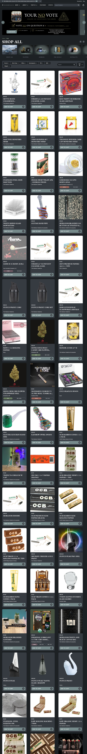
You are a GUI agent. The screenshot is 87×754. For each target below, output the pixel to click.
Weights (6, 66)
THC (41, 63)
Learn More (11, 31)
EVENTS (50, 5)
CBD (47, 63)
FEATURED (43, 5)
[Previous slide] (3, 22)
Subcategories (32, 63)
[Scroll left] (80, 41)
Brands (6, 63)
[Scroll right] (83, 41)
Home (3, 38)
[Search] (78, 5)
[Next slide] (84, 22)
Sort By (80, 64)
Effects (23, 63)
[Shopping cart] (83, 5)
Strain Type (14, 63)
